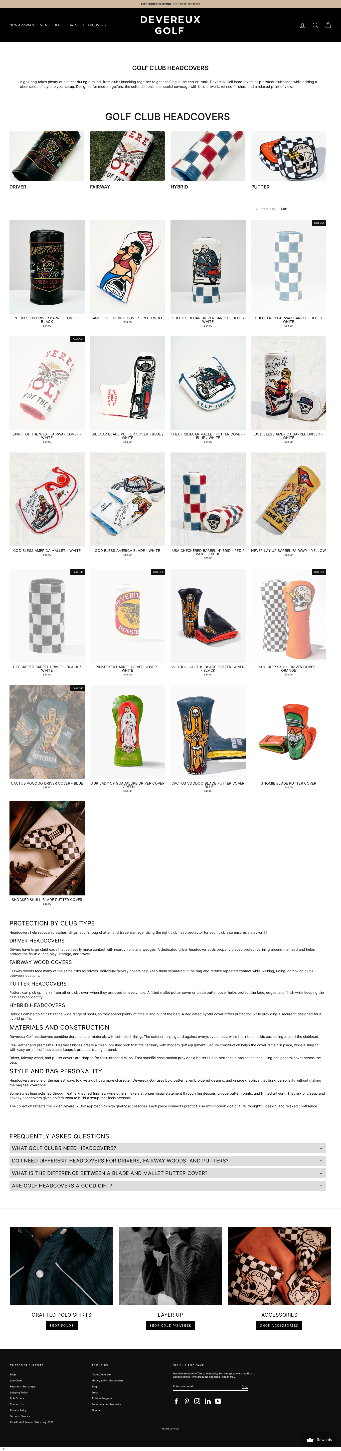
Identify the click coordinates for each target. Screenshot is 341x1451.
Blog (94, 1386)
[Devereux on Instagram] (197, 1401)
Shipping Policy (19, 1392)
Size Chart (16, 1380)
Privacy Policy (18, 1410)
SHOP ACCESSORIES (279, 1325)
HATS (72, 25)
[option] (170, 4)
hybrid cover (213, 1014)
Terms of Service (20, 1416)
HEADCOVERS (94, 25)
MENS (44, 25)
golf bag (30, 82)
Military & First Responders (107, 1380)
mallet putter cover (175, 992)
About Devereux (101, 1374)
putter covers (63, 1058)
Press (95, 1392)
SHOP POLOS (61, 1325)
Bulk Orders (17, 1398)
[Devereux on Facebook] (176, 1401)
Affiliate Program (102, 1398)
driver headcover (192, 949)
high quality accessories (127, 1106)
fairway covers (129, 971)
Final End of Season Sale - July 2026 (31, 1422)
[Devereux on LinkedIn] (208, 1401)
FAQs (13, 1374)
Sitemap (96, 1410)
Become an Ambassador (106, 1404)
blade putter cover (211, 992)
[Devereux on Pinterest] (187, 1401)
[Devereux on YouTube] (218, 1401)
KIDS (58, 25)
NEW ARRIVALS (21, 25)
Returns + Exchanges (22, 1386)
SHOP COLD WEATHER (171, 1325)
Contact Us (16, 1404)
